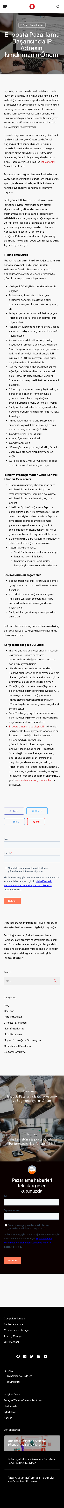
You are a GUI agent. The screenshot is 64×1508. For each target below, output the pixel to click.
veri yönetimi (48, 161)
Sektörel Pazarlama (15, 1051)
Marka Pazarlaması (14, 1028)
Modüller (9, 1371)
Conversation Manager (17, 1330)
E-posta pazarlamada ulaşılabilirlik (28, 726)
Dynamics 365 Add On (19, 1375)
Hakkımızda (10, 1406)
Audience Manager (14, 1324)
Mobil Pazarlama (13, 1034)
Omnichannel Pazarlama (17, 1046)
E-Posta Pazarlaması (32, 25)
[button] (5, 6)
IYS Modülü (13, 1381)
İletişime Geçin (12, 1394)
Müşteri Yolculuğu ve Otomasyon (22, 1040)
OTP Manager (11, 1341)
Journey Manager (13, 1335)
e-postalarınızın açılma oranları (34, 780)
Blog (6, 1005)
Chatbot (9, 1010)
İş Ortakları (10, 1411)
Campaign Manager (15, 1318)
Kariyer (8, 1417)
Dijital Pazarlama (13, 1016)
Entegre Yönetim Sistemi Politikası (23, 1400)
